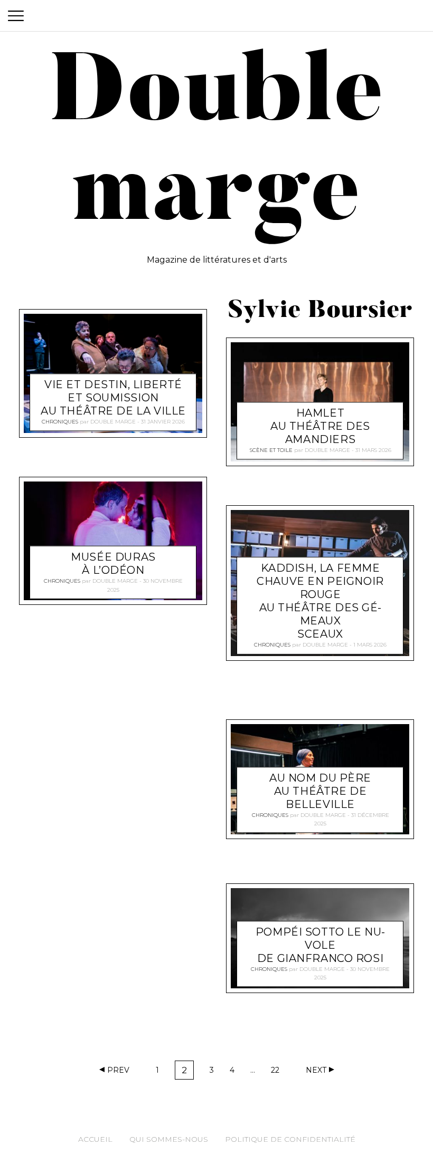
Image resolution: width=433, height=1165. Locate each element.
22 (278, 1072)
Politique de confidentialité (290, 1139)
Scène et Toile (271, 450)
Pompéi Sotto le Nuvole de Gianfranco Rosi (320, 945)
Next (316, 1070)
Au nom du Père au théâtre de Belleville (320, 791)
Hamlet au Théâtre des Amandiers (320, 426)
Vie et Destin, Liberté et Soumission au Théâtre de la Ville (113, 397)
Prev (118, 1070)
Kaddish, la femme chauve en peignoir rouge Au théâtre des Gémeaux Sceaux (320, 601)
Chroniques (60, 421)
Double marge (113, 421)
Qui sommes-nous (168, 1139)
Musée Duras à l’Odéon (113, 563)
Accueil (95, 1139)
